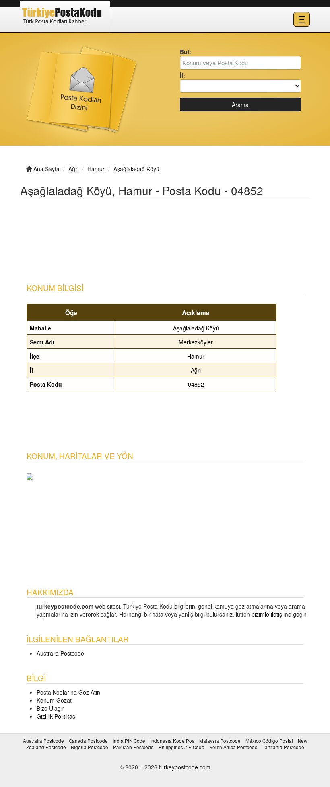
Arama (240, 104)
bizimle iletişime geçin (279, 614)
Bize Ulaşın (51, 708)
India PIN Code (129, 740)
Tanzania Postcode (283, 747)
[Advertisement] (166, 229)
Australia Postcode (60, 653)
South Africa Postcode (233, 747)
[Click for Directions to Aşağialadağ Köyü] (30, 476)
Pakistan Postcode (133, 747)
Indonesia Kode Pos (172, 740)
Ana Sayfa (46, 169)
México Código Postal (269, 740)
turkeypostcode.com (184, 767)
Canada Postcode (88, 740)
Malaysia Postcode (220, 740)
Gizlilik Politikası (56, 716)
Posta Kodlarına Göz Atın (68, 692)
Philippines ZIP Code (181, 747)
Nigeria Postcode (89, 747)
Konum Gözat (54, 700)
